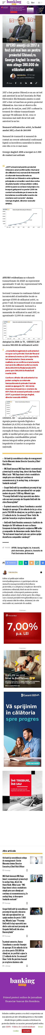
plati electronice (18, 550)
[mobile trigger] (4, 2)
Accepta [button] (26, 1031)
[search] (28, 3)
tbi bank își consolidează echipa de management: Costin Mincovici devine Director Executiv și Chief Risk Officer (22, 461)
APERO (14, 547)
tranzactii (35, 547)
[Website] (41, 572)
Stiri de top (23, 40)
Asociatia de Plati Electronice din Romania (27, 552)
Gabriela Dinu (21, 75)
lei (30, 547)
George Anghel (22, 547)
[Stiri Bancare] (14, 2)
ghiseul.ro (28, 550)
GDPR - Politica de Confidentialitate (20, 1027)
